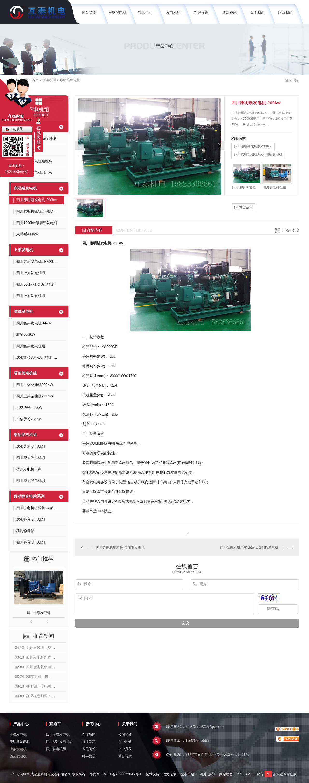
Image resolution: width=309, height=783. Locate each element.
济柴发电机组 (25, 373)
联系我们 (285, 12)
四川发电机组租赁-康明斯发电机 (258, 154)
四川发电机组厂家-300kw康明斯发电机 (249, 548)
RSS (239, 774)
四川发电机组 (56, 749)
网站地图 (226, 774)
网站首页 (89, 12)
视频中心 (145, 12)
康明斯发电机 (70, 80)
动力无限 (169, 774)
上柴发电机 (23, 250)
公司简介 (125, 734)
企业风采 (125, 749)
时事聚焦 (89, 756)
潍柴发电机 (23, 311)
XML (248, 774)
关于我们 (257, 12)
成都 (211, 774)
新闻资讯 (229, 12)
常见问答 (89, 749)
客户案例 (201, 12)
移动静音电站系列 (29, 496)
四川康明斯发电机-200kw (253, 146)
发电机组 (173, 12)
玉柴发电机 (117, 12)
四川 (202, 774)
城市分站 (187, 774)
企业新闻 (89, 734)
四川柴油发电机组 (59, 742)
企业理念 (125, 742)
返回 (288, 80)
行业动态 (89, 742)
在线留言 (245, 207)
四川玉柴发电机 (38, 612)
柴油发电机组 (25, 435)
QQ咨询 (17, 129)
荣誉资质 (125, 756)
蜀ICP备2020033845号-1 (122, 774)
